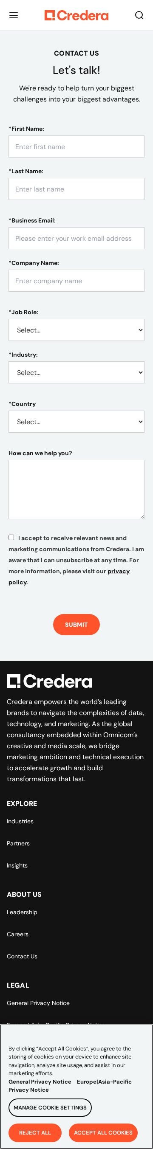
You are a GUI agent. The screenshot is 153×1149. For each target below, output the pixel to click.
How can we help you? (40, 453)
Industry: (23, 354)
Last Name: (25, 171)
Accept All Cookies (103, 1132)
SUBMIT (76, 624)
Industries (20, 821)
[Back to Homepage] (76, 15)
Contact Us (22, 956)
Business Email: (32, 220)
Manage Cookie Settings (50, 1107)
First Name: (26, 128)
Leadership (22, 912)
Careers (17, 934)
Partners (18, 843)
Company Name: (33, 263)
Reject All (35, 1132)
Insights (17, 865)
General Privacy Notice (38, 1003)
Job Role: (23, 312)
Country (22, 404)
